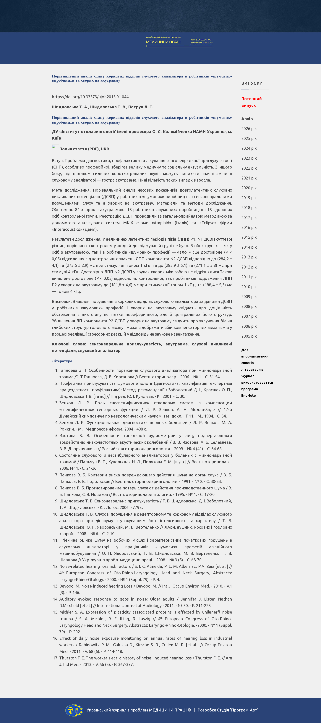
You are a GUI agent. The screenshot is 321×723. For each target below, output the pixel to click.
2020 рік (249, 187)
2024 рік (249, 148)
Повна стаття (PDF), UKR (84, 148)
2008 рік (249, 306)
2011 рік (249, 276)
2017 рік (249, 217)
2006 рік (249, 326)
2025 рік (249, 138)
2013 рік (249, 257)
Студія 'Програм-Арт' (237, 710)
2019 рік (249, 197)
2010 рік (249, 286)
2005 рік (249, 336)
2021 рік (249, 178)
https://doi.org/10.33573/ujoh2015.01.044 (90, 96)
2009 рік (249, 296)
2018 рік (249, 207)
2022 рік (249, 168)
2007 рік (249, 316)
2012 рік (249, 267)
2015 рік (249, 237)
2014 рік (249, 247)
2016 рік (249, 227)
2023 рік (249, 158)
